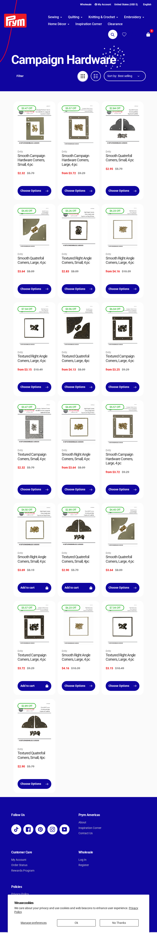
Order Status (19, 865)
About (82, 822)
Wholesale (85, 4)
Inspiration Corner (89, 828)
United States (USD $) (126, 4)
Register (83, 865)
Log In (82, 860)
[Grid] (83, 76)
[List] (96, 76)
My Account (18, 860)
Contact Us (85, 833)
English (147, 4)
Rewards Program (22, 870)
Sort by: (112, 76)
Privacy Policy (20, 894)
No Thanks (119, 923)
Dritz (20, 151)
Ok (76, 923)
